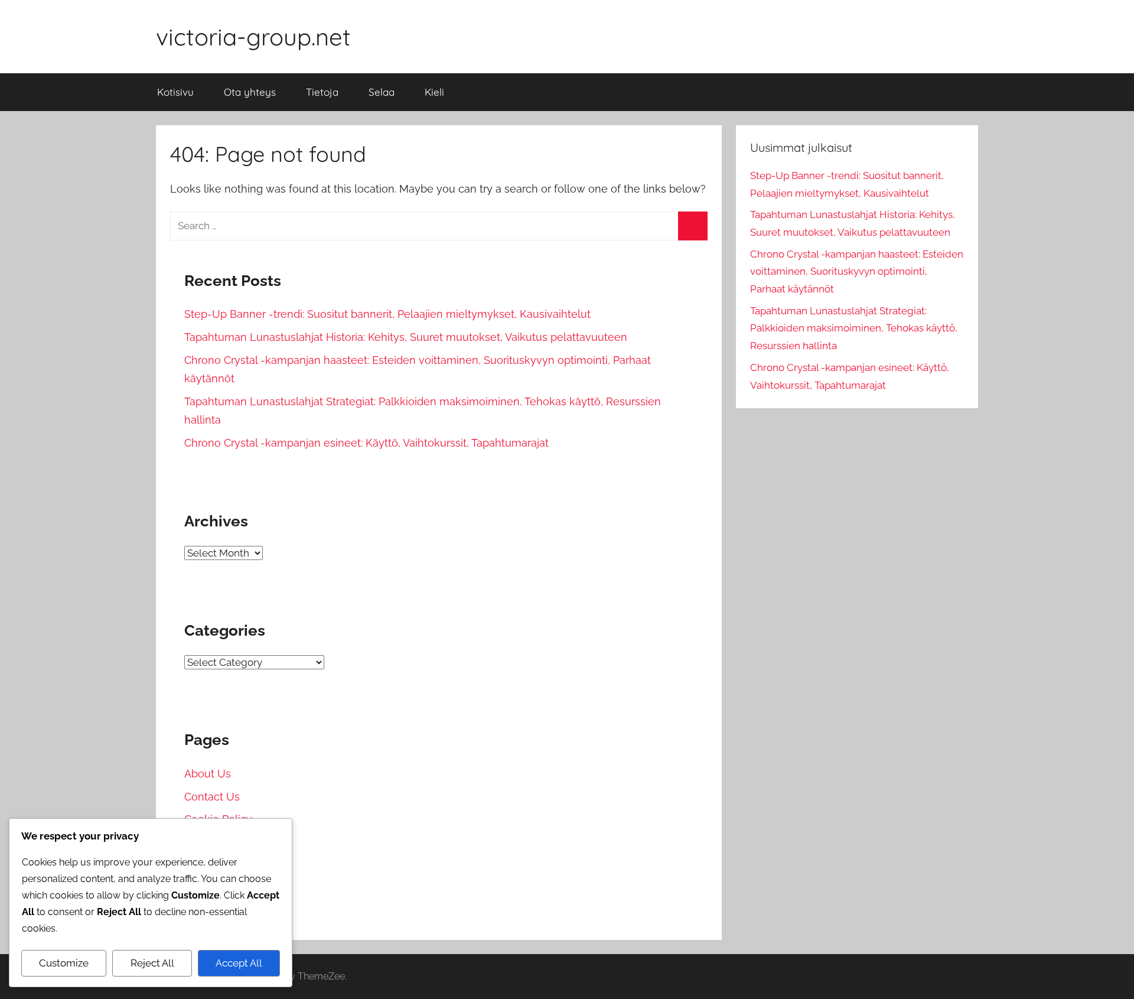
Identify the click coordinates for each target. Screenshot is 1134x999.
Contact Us (212, 796)
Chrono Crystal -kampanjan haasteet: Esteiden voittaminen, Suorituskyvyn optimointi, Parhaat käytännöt (856, 271)
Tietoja (322, 92)
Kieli (434, 92)
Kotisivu (175, 92)
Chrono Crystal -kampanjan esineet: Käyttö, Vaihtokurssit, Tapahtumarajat (366, 443)
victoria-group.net (253, 36)
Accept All (239, 963)
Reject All (152, 963)
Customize (64, 963)
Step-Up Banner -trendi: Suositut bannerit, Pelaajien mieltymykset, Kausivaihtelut (387, 314)
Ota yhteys (250, 92)
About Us (207, 773)
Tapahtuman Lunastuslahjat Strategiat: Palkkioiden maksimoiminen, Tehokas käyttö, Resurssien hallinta (853, 328)
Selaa (382, 92)
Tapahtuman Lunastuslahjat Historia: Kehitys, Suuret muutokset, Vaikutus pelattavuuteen (405, 337)
